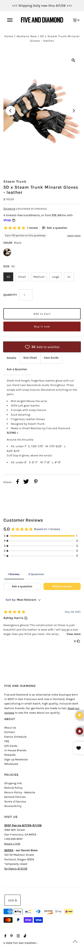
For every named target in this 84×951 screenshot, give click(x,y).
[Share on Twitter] (26, 482)
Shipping (9, 208)
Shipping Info (13, 783)
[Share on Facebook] (17, 482)
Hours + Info (12, 843)
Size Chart (30, 357)
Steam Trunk (14, 182)
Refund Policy (13, 787)
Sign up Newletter (16, 759)
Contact (9, 732)
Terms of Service (15, 801)
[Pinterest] (11, 936)
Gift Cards (10, 745)
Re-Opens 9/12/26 (15, 868)
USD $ (12, 900)
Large (55, 276)
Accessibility (13, 806)
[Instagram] (18, 936)
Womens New (27, 36)
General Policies (15, 796)
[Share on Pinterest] (36, 482)
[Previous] (10, 111)
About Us (10, 727)
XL (69, 276)
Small (22, 276)
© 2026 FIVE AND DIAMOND (20, 943)
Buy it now (42, 326)
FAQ (6, 741)
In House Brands (15, 750)
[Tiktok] (24, 936)
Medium (39, 276)
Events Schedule (15, 736)
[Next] (73, 111)
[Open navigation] (11, 20)
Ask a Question (17, 369)
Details (11, 357)
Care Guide (51, 357)
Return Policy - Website (19, 792)
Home (8, 36)
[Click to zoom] (73, 60)
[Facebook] (4, 936)
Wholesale (11, 763)
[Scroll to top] (75, 942)
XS (8, 276)
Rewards (10, 754)
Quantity (10, 294)
